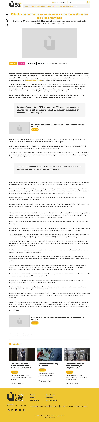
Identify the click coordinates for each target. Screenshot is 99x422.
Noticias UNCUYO (68, 6)
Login (85, 406)
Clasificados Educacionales (76, 406)
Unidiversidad (31, 63)
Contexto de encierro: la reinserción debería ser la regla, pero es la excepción (21, 366)
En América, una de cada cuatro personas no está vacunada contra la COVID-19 (57, 125)
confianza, (20, 334)
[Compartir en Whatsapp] (7, 20)
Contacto (56, 406)
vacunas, (13, 334)
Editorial (32, 406)
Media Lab (59, 6)
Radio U (33, 6)
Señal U (27, 6)
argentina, (28, 334)
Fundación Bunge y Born (34, 80)
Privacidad (46, 406)
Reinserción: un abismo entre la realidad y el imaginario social (75, 366)
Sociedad (13, 63)
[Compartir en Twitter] (7, 15)
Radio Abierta (41, 6)
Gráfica (51, 406)
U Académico (50, 6)
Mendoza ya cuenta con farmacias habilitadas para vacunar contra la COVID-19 (57, 319)
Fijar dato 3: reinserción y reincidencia (48, 365)
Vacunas (21, 63)
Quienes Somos (39, 406)
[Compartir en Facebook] (7, 25)
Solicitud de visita (64, 406)
